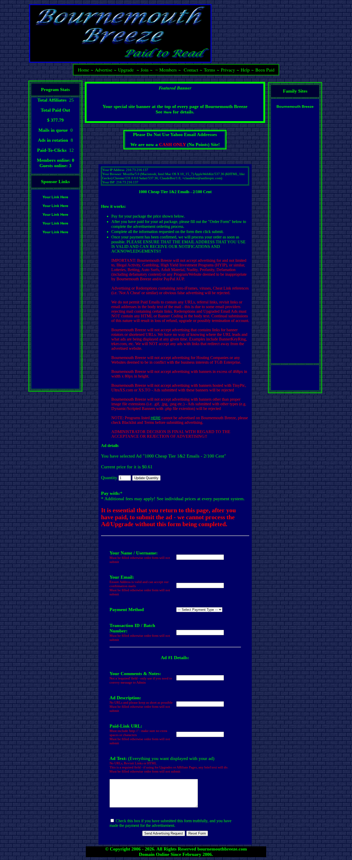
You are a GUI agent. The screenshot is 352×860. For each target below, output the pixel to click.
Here (168, 112)
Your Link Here (55, 197)
